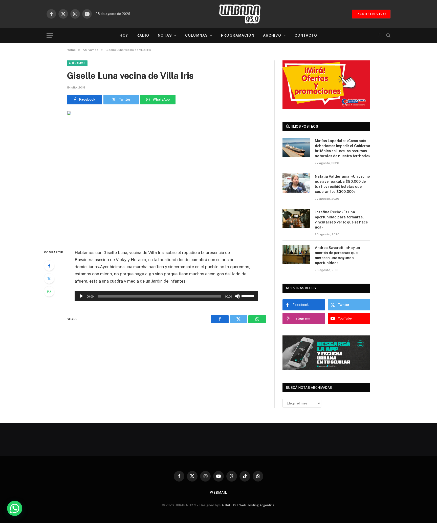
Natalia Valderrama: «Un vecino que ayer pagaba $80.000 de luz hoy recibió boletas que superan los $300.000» (342, 184)
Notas (165, 35)
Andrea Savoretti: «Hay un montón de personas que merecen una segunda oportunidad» (337, 255)
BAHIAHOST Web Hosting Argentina (247, 505)
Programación (237, 35)
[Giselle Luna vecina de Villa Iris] (166, 176)
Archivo (272, 35)
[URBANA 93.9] (245, 14)
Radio (143, 35)
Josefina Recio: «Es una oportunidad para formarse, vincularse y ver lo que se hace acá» (341, 219)
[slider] (249, 295)
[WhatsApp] (49, 291)
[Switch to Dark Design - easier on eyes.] (379, 35)
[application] (166, 296)
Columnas (196, 35)
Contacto (306, 35)
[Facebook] (49, 266)
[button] (14, 508)
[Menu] (50, 35)
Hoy (124, 35)
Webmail (218, 492)
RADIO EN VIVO (371, 14)
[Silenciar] (237, 296)
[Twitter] (49, 279)
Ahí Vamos (77, 63)
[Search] (387, 35)
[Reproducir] (81, 296)
